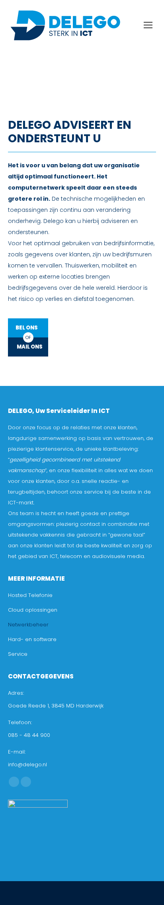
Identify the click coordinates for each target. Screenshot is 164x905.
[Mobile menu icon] (148, 25)
